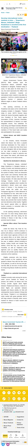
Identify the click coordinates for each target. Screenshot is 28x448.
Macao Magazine (8, 419)
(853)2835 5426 (19, 412)
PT (23, 14)
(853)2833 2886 (8, 412)
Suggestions (20, 416)
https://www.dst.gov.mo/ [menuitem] (11, 328)
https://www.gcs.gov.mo (10, 408)
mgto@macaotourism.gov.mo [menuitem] (13, 326)
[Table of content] (2, 8)
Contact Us (20, 419)
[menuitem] (14, 322)
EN (26, 14)
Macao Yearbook (8, 422)
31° (23, 4)
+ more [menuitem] (24, 330)
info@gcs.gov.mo (8, 410)
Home (2, 12)
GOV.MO (6, 416)
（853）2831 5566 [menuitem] (9, 324)
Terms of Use (20, 427)
